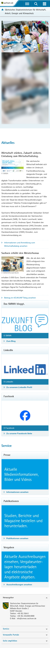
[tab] (25, 598)
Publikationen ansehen (17, 538)
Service (6, 629)
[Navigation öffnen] (27, 4)
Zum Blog (11, 341)
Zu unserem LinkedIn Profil (19, 387)
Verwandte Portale (11, 635)
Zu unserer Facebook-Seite (19, 433)
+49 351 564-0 (22, 613)
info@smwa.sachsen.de (26, 618)
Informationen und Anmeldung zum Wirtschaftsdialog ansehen (19, 244)
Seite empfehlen (10, 641)
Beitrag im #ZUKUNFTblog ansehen (20, 298)
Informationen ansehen (17, 492)
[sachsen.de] (8, 3)
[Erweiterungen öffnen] (45, 4)
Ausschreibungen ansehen (19, 584)
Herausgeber (8, 598)
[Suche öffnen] (36, 4)
